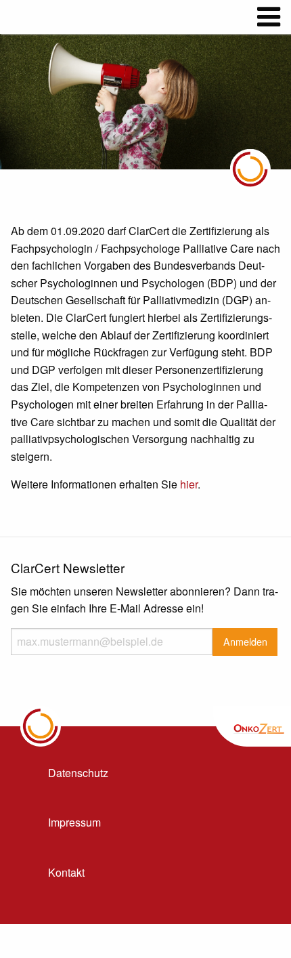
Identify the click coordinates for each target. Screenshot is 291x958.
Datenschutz (78, 772)
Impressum (74, 822)
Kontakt (66, 872)
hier (189, 484)
